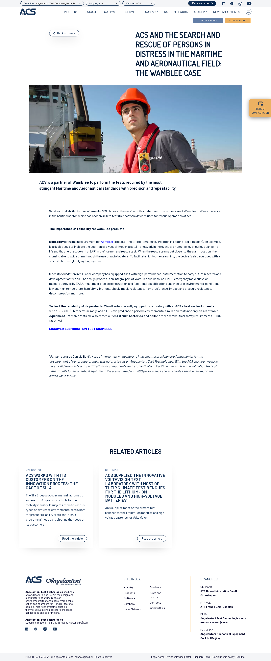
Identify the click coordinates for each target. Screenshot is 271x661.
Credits (240, 656)
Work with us (157, 608)
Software (111, 11)
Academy (200, 11)
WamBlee (106, 241)
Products (91, 11)
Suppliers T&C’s (201, 656)
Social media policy (223, 656)
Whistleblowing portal (178, 656)
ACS (138, 3)
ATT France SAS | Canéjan (216, 606)
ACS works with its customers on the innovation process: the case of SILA (52, 481)
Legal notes (157, 656)
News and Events (226, 11)
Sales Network (176, 11)
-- (102, 3)
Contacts (155, 602)
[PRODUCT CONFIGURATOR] (260, 103)
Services (132, 11)
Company (151, 11)
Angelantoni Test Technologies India (55, 3)
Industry (71, 11)
